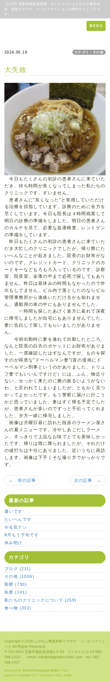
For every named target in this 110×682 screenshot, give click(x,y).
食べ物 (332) (18, 608)
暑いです (13, 511)
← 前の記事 (22, 480)
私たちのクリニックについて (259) (40, 600)
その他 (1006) (19, 576)
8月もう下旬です (21, 534)
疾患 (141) (15, 592)
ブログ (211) (17, 568)
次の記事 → (87, 480)
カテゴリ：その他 (89, 52)
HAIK (67, 675)
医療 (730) (15, 584)
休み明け (13, 542)
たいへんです (17, 519)
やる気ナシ (15, 527)
